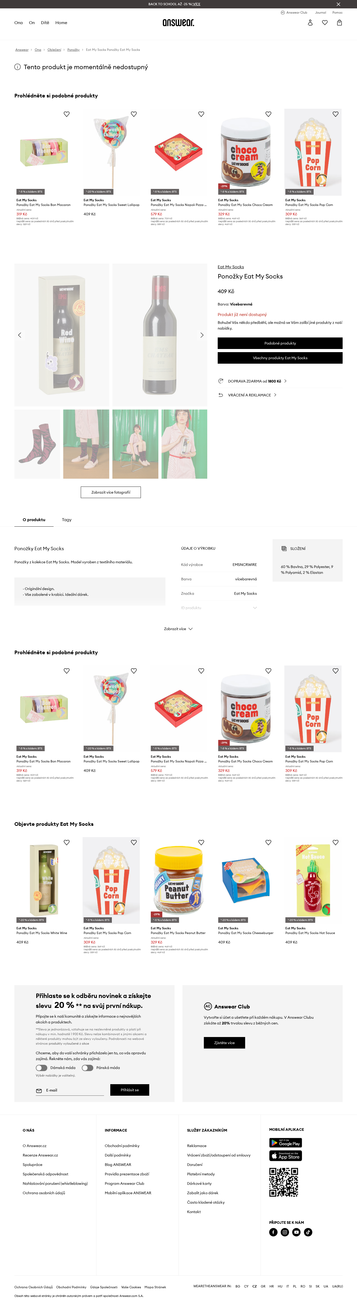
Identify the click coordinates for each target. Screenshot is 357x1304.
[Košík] (339, 22)
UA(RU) (337, 1286)
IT (287, 1286)
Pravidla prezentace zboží (127, 1174)
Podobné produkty (280, 343)
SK (318, 1286)
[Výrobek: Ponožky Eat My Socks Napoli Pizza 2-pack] (178, 152)
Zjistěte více (224, 1042)
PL (295, 1286)
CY (246, 1286)
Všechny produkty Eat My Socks (280, 358)
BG (237, 1286)
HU (280, 1286)
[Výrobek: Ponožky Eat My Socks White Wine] (44, 880)
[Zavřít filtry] (338, 4)
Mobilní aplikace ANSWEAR (128, 1193)
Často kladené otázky (206, 1202)
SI (310, 1286)
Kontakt (194, 1211)
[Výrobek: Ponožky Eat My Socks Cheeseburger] (245, 880)
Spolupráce (32, 1164)
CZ (254, 1286)
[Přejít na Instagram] (285, 1232)
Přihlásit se (130, 1090)
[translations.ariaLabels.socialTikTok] (308, 1232)
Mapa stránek (155, 1287)
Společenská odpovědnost (45, 1174)
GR (263, 1286)
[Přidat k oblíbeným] (67, 114)
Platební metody (201, 1174)
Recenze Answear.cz (40, 1155)
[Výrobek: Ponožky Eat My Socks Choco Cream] (245, 152)
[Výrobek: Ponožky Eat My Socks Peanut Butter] (178, 880)
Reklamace (196, 1145)
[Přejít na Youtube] (296, 1232)
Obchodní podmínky (122, 1145)
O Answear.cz (35, 1145)
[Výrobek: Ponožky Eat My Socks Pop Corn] (313, 152)
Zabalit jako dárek (202, 1193)
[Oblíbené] (325, 22)
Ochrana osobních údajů (44, 1193)
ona (18, 22)
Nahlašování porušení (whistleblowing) (55, 1183)
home (61, 22)
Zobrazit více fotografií (110, 492)
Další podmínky (118, 1155)
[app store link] (285, 1155)
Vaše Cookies (131, 1287)
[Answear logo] (178, 22)
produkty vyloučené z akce (69, 1043)
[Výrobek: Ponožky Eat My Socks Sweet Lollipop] (111, 152)
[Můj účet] (310, 22)
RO (303, 1286)
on (32, 22)
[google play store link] (285, 1143)
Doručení (194, 1164)
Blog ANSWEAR (118, 1164)
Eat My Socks (231, 266)
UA (326, 1286)
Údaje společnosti (104, 1287)
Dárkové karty (199, 1183)
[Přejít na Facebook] (273, 1232)
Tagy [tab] (67, 519)
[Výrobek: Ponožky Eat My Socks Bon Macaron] (44, 152)
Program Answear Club (124, 1183)
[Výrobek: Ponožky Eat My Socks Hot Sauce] (313, 880)
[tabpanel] (178, 580)
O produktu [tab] (34, 519)
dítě (45, 22)
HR (271, 1286)
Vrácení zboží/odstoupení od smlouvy (219, 1155)
